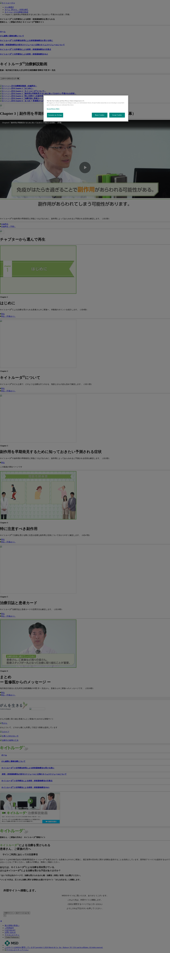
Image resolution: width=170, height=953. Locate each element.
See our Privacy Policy (53, 108)
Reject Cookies (99, 115)
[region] (85, 108)
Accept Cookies (117, 115)
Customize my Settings (55, 115)
